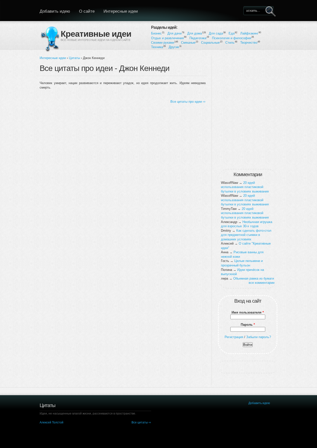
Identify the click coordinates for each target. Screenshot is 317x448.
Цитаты (74, 58)
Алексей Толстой (51, 422)
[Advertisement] (247, 111)
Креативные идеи (96, 33)
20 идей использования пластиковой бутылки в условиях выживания (245, 187)
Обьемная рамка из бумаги (253, 278)
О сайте (87, 11)
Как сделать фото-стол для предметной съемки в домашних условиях (246, 235)
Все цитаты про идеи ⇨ (188, 101)
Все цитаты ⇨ (141, 422)
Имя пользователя (248, 312)
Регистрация (234, 337)
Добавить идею (55, 11)
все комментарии (261, 283)
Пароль (248, 324)
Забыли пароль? (258, 337)
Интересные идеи (121, 11)
